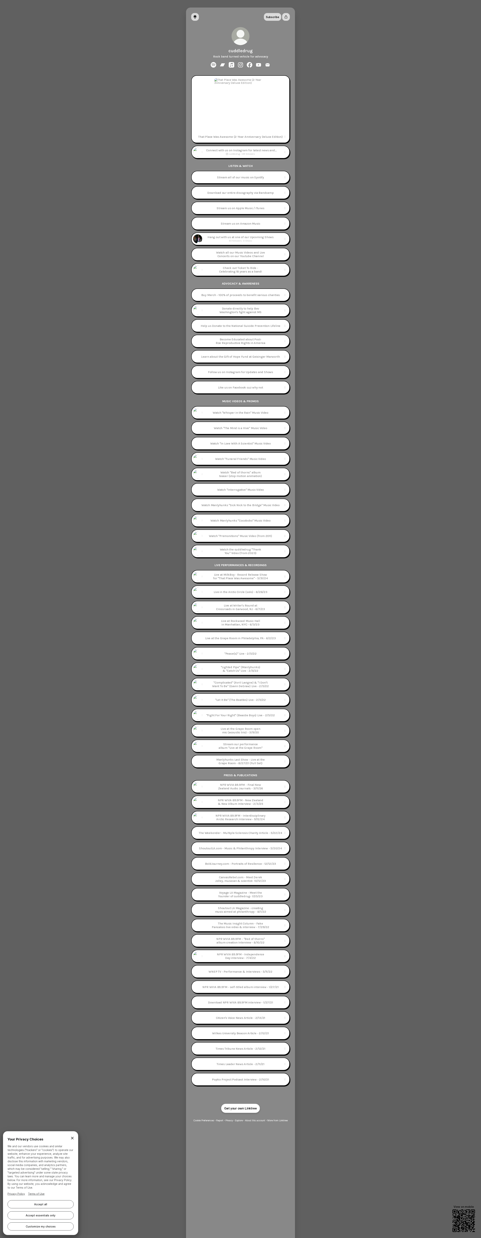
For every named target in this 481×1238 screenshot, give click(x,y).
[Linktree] (195, 17)
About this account (255, 1120)
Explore (239, 1120)
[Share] (285, 136)
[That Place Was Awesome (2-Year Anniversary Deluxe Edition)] (240, 103)
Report (219, 1120)
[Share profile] (286, 17)
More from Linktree (277, 1120)
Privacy (229, 1120)
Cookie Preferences (203, 1120)
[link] (213, 64)
